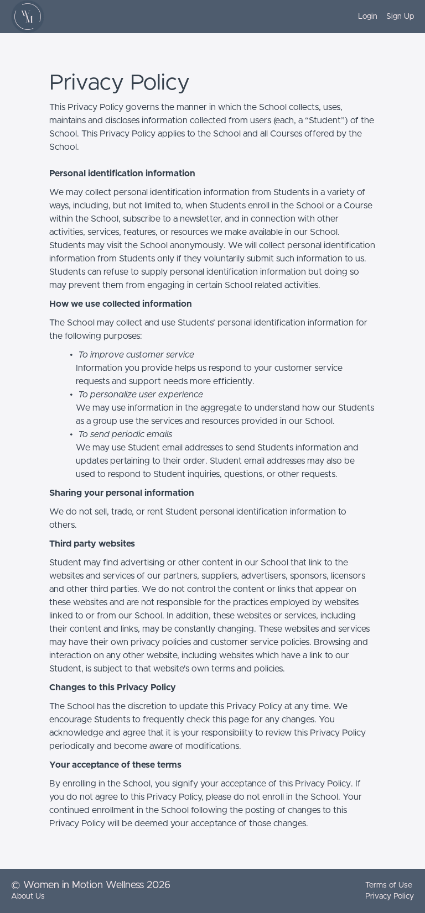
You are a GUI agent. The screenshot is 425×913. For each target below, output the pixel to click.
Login (367, 16)
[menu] (381, 16)
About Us (28, 896)
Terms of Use (388, 885)
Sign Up (400, 16)
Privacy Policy (389, 896)
